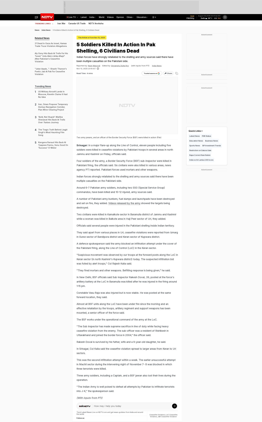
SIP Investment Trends (211, 145)
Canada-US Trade (77, 23)
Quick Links (195, 131)
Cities (129, 17)
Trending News (43, 86)
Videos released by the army (124, 203)
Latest (84, 17)
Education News (196, 141)
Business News (211, 141)
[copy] (176, 73)
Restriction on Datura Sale (200, 150)
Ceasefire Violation (157, 415)
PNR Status (206, 136)
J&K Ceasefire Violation (167, 417)
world (82, 414)
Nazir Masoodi (94, 66)
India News (157, 66)
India (91, 17)
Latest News (194, 136)
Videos (110, 17)
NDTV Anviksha (96, 23)
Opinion (120, 17)
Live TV (72, 17)
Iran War (61, 23)
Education (141, 17)
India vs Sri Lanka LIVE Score (201, 160)
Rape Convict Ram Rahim (199, 155)
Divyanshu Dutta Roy (120, 66)
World (101, 17)
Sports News (194, 145)
